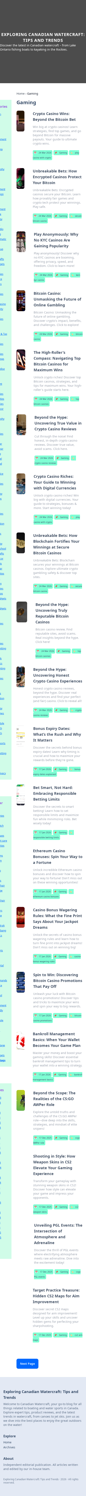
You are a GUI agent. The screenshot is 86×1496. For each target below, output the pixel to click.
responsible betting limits (52, 835)
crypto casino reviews (54, 460)
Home (20, 93)
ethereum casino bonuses (52, 894)
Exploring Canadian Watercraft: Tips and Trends (43, 37)
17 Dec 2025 (43, 1137)
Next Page (27, 1364)
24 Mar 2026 (42, 152)
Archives (9, 1447)
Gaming (60, 152)
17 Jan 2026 (42, 769)
